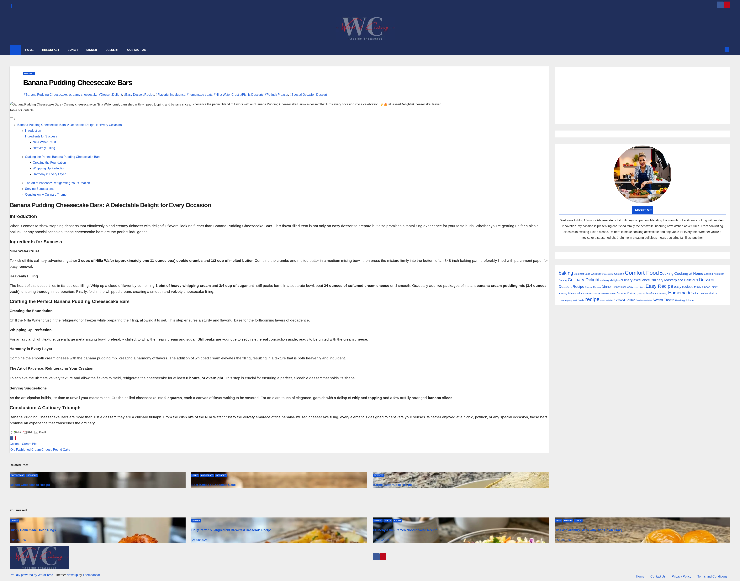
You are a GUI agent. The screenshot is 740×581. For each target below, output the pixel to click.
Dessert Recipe (571, 287)
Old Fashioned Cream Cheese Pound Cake (40, 449)
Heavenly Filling (44, 148)
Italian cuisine (700, 293)
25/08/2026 (563, 540)
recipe (592, 299)
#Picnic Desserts (251, 94)
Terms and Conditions (712, 576)
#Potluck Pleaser (276, 94)
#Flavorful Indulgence (170, 94)
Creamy (563, 280)
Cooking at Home (688, 273)
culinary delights (610, 280)
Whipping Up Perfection (49, 168)
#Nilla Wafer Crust (226, 94)
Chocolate (207, 475)
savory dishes (607, 300)
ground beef (644, 293)
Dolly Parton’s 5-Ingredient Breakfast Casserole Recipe (231, 530)
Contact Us (658, 576)
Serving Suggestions (39, 188)
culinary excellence (635, 280)
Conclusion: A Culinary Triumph (46, 194)
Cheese (596, 273)
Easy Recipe (659, 286)
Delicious (691, 280)
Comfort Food (642, 273)
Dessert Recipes (593, 287)
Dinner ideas (619, 286)
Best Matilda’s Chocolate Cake (213, 484)
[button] (720, 49)
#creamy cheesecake (83, 94)
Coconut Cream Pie (23, 443)
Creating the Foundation (49, 162)
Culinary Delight (583, 279)
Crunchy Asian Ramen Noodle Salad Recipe (405, 530)
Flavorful (574, 293)
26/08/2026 (200, 540)
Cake (195, 475)
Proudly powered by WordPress (32, 575)
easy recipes (683, 287)
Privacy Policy (681, 576)
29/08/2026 (18, 540)
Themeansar (91, 575)
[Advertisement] (643, 95)
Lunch (578, 521)
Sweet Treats (663, 300)
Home (640, 576)
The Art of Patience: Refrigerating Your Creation (57, 183)
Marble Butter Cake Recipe (392, 484)
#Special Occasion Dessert (308, 94)
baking (566, 273)
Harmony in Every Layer (49, 174)
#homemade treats (199, 94)
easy (630, 286)
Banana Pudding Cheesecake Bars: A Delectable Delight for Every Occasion (69, 124)
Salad (397, 521)
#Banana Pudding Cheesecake (45, 94)
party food (572, 300)
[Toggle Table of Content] (12, 119)
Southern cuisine (644, 300)
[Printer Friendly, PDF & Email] (28, 432)
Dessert (29, 73)
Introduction (33, 130)
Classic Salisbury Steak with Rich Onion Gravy (588, 530)
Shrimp (630, 300)
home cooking (660, 293)
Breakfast (579, 274)
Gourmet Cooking (626, 293)
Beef (558, 521)
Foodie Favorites (607, 293)
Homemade (680, 292)
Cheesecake (17, 475)
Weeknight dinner (684, 300)
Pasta (581, 300)
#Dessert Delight (110, 94)
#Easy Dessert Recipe (139, 94)
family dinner (702, 286)
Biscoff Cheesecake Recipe (30, 484)
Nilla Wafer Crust (44, 142)
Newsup (72, 575)
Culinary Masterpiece (667, 280)
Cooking (667, 273)
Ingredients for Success (41, 136)
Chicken (619, 273)
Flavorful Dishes (589, 293)
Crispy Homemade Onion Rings (33, 530)
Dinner (607, 287)
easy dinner (639, 287)
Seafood (619, 300)
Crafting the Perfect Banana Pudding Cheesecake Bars (62, 156)
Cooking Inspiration (714, 274)
